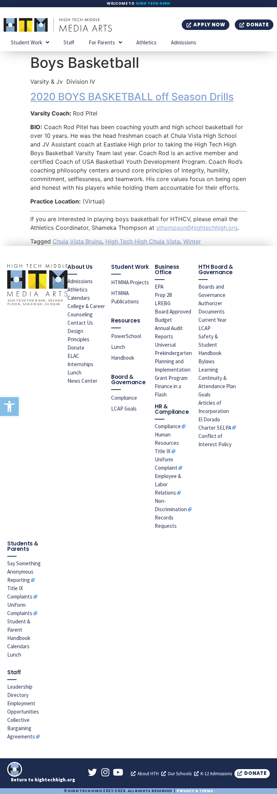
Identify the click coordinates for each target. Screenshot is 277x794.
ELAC (73, 355)
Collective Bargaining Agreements (21, 728)
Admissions (183, 42)
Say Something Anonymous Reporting (24, 571)
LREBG (163, 303)
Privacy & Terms (195, 791)
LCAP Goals (124, 408)
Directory (17, 695)
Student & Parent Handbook (18, 629)
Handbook (122, 357)
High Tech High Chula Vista (142, 241)
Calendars (78, 297)
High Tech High (153, 3)
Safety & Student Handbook (209, 344)
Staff (68, 42)
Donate (75, 347)
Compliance (124, 397)
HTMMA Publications (125, 297)
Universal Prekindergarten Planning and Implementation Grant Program (173, 361)
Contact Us (80, 322)
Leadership (19, 686)
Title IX (163, 451)
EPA (159, 286)
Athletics (146, 42)
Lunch (74, 372)
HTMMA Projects (130, 282)
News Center (82, 380)
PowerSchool (126, 336)
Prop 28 (163, 294)
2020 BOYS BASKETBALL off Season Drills (132, 97)
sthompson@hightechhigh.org (197, 227)
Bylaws (206, 361)
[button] (9, 406)
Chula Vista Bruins (77, 241)
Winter (192, 241)
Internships (80, 364)
